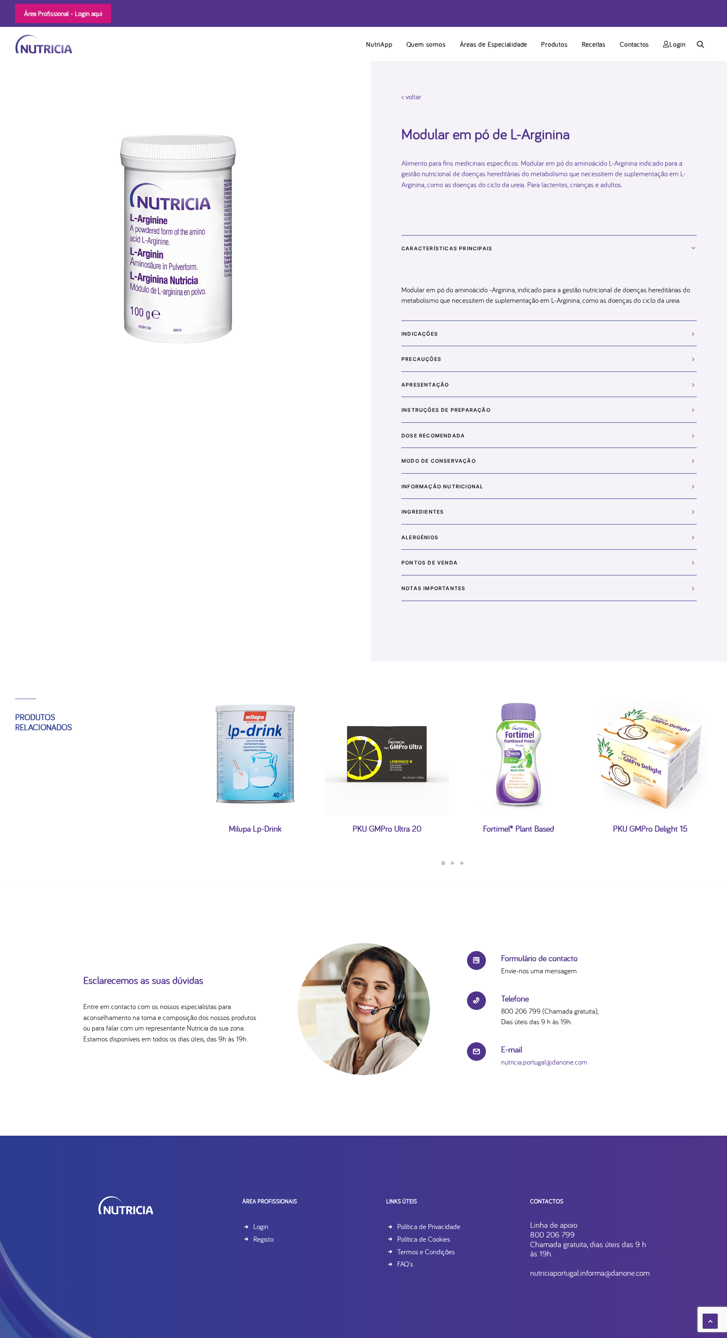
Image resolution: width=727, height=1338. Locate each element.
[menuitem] (379, 44)
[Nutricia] (43, 43)
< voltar (411, 96)
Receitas (594, 44)
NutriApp (379, 44)
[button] (704, 44)
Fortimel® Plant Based (518, 828)
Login (677, 44)
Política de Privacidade (428, 1226)
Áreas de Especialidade (494, 44)
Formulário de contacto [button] (539, 958)
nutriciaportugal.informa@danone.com (590, 1273)
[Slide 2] (452, 863)
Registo (263, 1239)
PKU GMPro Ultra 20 (387, 828)
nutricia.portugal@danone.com (544, 1061)
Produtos (554, 44)
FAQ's (405, 1263)
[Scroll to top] (710, 1320)
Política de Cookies (423, 1239)
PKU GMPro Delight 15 (650, 828)
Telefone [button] (515, 998)
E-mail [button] (511, 1049)
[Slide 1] (443, 863)
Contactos (634, 44)
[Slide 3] (462, 863)
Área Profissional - (63, 13)
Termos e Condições (426, 1251)
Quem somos (426, 44)
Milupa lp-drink (255, 828)
